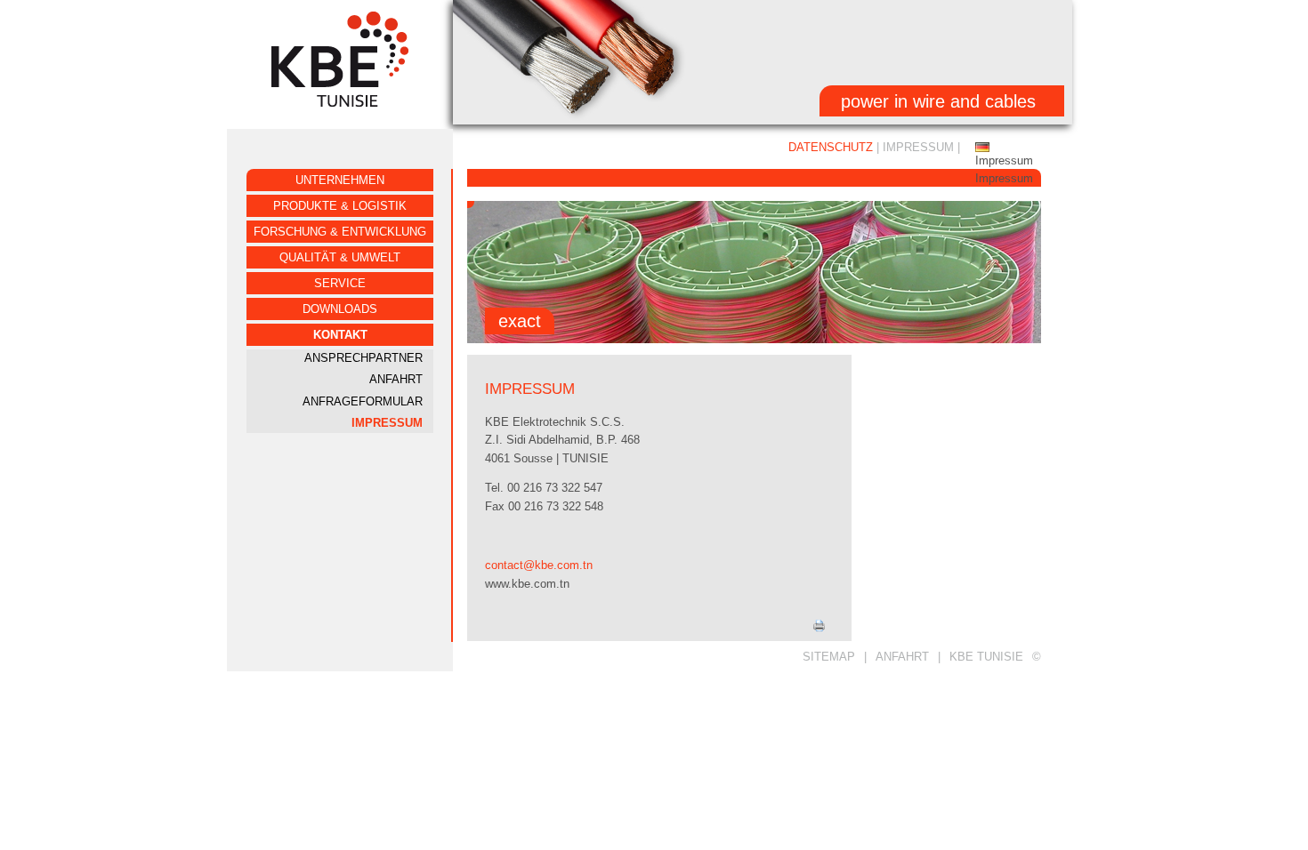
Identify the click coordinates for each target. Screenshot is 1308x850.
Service (340, 283)
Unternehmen (339, 180)
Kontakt (340, 334)
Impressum (387, 422)
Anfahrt (396, 379)
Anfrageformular (363, 401)
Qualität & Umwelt (339, 257)
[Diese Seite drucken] (819, 628)
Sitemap (829, 656)
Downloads (340, 309)
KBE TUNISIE (986, 656)
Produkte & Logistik (340, 205)
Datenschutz (830, 147)
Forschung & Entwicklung (340, 231)
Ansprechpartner (363, 358)
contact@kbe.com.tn (539, 565)
